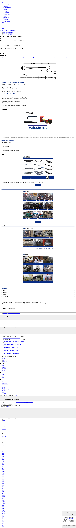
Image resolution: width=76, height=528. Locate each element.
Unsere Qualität (4, 382)
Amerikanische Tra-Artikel (5, 389)
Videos (4, 13)
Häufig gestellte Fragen (6, 17)
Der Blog (3, 22)
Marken (3, 376)
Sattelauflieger (3, 367)
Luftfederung (3, 369)
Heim (2, 2)
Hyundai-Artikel (4, 390)
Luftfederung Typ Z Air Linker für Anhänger (10, 350)
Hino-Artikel (3, 392)
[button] (38, 185)
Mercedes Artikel (4, 393)
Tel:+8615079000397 (4, 357)
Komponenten (5, 9)
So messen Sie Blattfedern (6, 14)
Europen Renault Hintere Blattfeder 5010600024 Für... (12, 344)
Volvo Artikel (3, 388)
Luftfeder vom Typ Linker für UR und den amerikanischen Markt (11, 313)
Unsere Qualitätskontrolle (6, 21)
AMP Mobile (17, 395)
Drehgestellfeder (5, 6)
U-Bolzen (6, 10)
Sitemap (15, 395)
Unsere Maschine (5, 19)
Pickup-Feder (5, 8)
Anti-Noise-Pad (7, 12)
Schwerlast (4, 5)
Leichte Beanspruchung (6, 4)
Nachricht (4, 16)
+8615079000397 (4, 429)
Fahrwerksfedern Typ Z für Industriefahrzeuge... (11, 353)
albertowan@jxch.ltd (4, 445)
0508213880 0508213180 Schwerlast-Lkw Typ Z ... (11, 338)
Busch (6, 11)
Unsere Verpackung (4, 383)
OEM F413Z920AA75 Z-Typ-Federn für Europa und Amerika (13, 341)
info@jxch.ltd (3, 358)
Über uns (4, 18)
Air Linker (4, 3)
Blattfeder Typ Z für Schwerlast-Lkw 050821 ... (11, 347)
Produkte (3, 28)
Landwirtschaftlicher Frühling (7, 7)
